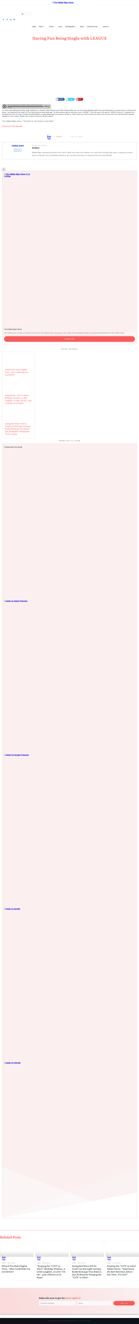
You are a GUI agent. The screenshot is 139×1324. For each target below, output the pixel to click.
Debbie (59, 136)
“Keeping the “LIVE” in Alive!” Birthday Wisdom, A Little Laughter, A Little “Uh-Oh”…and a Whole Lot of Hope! (18, 392)
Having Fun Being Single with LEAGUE (69, 38)
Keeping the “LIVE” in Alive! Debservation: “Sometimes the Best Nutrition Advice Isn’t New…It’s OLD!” (121, 1270)
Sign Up (124, 1303)
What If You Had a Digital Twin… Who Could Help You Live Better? (18, 365)
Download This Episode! (12, 126)
